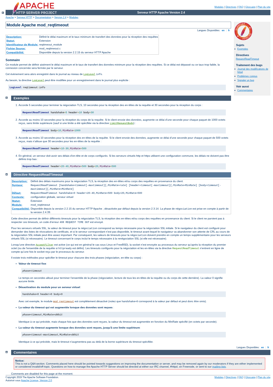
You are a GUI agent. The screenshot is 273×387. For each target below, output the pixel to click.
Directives (231, 7)
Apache (10, 17)
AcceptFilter (44, 244)
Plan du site (264, 7)
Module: (17, 204)
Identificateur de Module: (22, 44)
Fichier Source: (16, 48)
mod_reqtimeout (63, 301)
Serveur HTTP (24, 17)
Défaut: (16, 192)
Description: (14, 36)
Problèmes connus (247, 76)
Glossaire (250, 7)
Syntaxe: (17, 185)
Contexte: (18, 196)
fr (228, 30)
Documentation (43, 17)
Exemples (242, 49)
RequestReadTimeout (247, 59)
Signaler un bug (245, 80)
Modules (219, 7)
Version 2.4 (60, 17)
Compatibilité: (15, 52)
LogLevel (89, 74)
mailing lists (219, 366)
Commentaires (245, 90)
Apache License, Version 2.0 (36, 380)
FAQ (240, 7)
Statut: (10, 40)
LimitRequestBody (122, 123)
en (223, 30)
